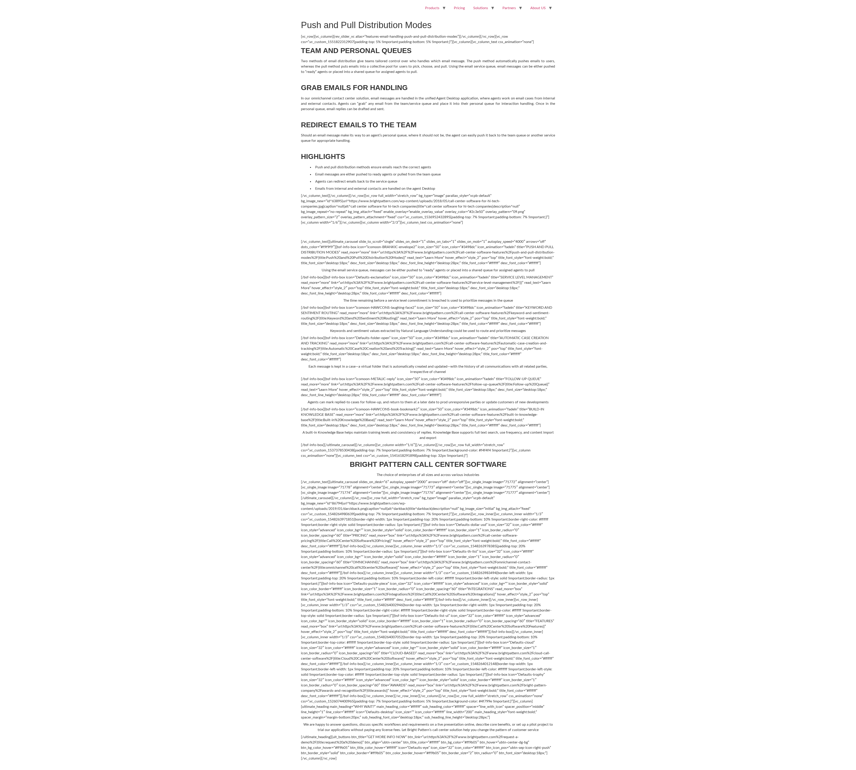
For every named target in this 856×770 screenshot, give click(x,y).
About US (538, 8)
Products (432, 8)
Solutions (480, 8)
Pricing (459, 8)
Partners (509, 8)
